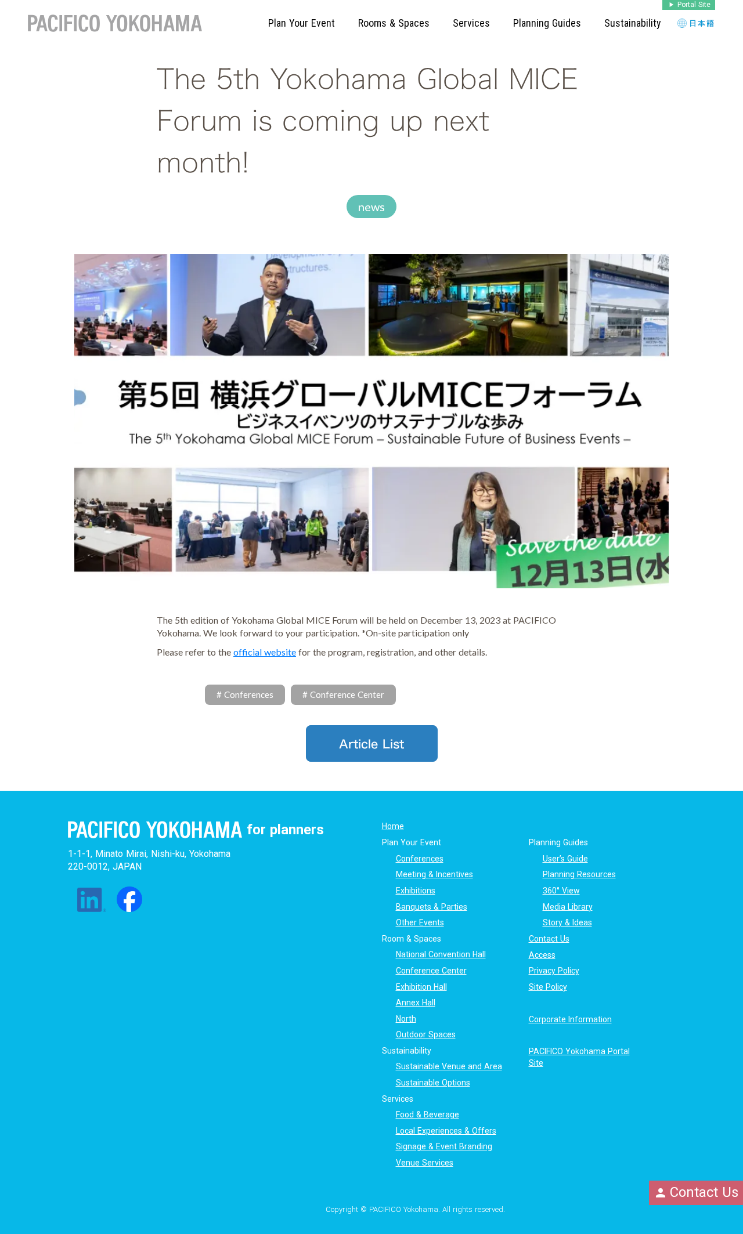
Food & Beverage (427, 1114)
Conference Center (431, 970)
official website (264, 651)
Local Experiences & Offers (446, 1130)
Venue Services (424, 1162)
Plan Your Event (301, 23)
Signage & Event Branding (444, 1146)
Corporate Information (570, 1019)
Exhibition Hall (421, 986)
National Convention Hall (441, 954)
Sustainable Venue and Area (449, 1066)
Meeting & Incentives (434, 874)
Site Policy (548, 986)
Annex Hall (415, 1002)
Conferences (419, 858)
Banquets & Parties (431, 906)
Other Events (420, 922)
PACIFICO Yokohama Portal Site (579, 1057)
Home (393, 826)
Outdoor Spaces (426, 1034)
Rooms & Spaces (394, 23)
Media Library (568, 906)
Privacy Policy (554, 970)
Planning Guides (547, 23)
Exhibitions (415, 890)
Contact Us (549, 938)
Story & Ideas (567, 922)
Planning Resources (579, 874)
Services (471, 23)
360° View (561, 890)
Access (542, 955)
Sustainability (632, 23)
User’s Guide (565, 858)
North (406, 1018)
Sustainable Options (433, 1082)
